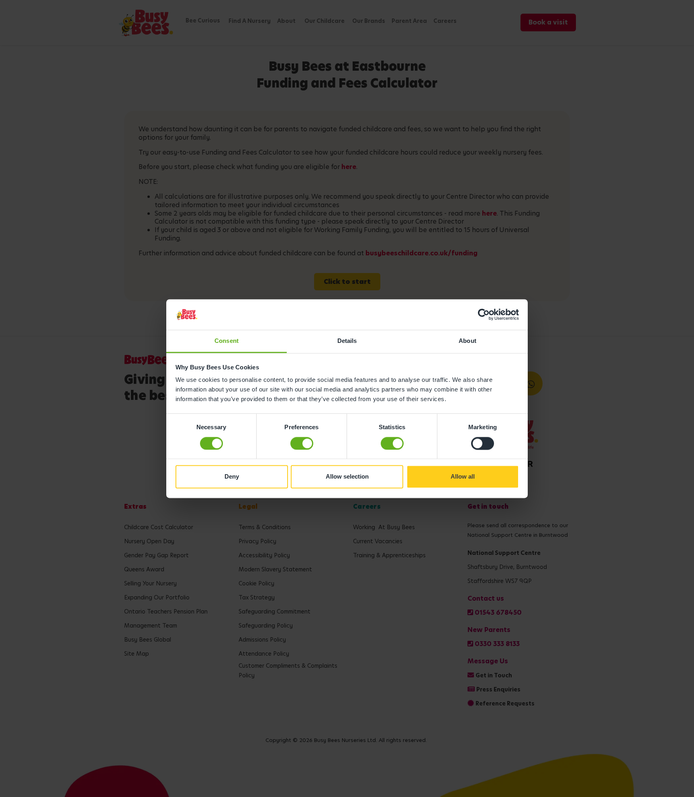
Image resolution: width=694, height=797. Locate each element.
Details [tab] (347, 341)
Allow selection (347, 476)
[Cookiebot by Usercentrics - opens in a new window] (484, 314)
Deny (232, 476)
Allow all (463, 476)
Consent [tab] (226, 341)
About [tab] (467, 341)
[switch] (301, 443)
